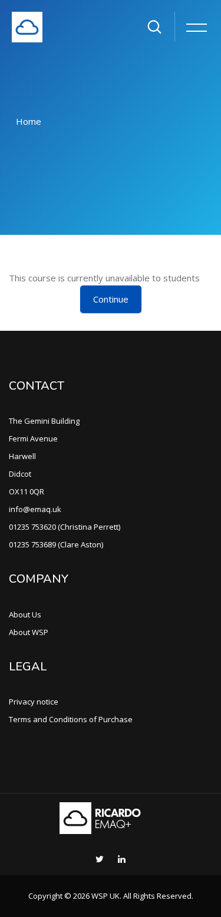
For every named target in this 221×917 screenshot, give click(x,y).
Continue (110, 299)
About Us (25, 614)
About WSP (28, 632)
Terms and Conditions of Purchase (71, 719)
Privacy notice (33, 701)
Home (28, 121)
